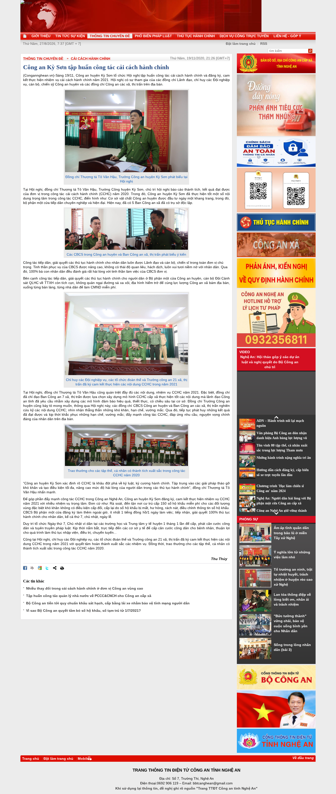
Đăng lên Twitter (47, 568)
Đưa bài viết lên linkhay (32, 568)
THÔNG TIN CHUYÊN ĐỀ (43, 59)
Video (244, 352)
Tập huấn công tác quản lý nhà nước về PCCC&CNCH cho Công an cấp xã (88, 596)
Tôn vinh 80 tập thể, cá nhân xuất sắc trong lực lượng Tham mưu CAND (282, 450)
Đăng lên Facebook (25, 568)
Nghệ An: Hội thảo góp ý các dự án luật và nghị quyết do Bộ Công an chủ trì (269, 362)
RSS (263, 44)
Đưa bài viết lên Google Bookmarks (40, 568)
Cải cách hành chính (90, 59)
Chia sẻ (55, 568)
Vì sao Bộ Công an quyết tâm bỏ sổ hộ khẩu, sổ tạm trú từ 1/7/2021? (83, 610)
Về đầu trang (303, 758)
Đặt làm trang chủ (58, 759)
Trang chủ (30, 759)
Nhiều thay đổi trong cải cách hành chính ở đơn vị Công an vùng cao (84, 588)
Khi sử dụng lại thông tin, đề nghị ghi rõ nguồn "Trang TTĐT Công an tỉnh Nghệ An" (186, 788)
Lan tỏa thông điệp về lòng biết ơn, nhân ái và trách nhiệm (292, 600)
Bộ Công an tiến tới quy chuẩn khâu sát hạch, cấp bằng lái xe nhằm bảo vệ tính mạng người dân (108, 603)
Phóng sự (248, 519)
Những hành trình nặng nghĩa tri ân (284, 458)
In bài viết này (62, 568)
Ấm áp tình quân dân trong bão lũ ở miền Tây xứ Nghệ (291, 533)
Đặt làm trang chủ (241, 44)
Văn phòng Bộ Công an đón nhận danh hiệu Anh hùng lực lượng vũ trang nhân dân (282, 438)
